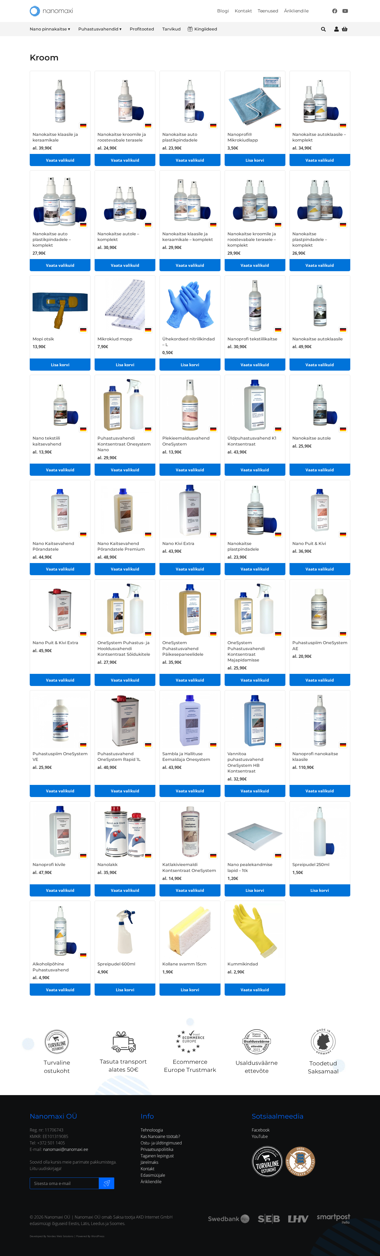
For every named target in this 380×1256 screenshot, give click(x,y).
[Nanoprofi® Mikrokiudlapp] (255, 101)
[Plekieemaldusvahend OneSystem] (189, 405)
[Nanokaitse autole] (319, 405)
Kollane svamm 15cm (184, 964)
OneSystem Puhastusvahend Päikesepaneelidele (182, 648)
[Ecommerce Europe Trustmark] (190, 1042)
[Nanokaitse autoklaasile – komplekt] (319, 101)
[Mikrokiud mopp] (125, 305)
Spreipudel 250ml (310, 864)
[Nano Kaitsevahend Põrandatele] (60, 510)
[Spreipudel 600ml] (125, 930)
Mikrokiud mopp (114, 339)
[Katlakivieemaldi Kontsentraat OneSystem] (189, 831)
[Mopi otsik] (60, 305)
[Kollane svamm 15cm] (189, 930)
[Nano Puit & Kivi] (319, 510)
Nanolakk (107, 864)
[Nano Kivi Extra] (189, 510)
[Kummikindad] (255, 930)
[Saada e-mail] (106, 1183)
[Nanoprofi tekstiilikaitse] (255, 305)
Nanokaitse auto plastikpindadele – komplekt (52, 239)
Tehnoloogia (152, 1130)
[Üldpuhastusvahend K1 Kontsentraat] (255, 405)
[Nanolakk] (125, 831)
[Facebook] (335, 11)
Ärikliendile (151, 1181)
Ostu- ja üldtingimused (161, 1143)
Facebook (261, 1130)
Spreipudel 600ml (116, 964)
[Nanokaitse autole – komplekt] (125, 200)
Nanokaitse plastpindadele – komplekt (309, 239)
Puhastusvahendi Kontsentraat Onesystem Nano (124, 444)
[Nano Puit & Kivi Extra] (60, 609)
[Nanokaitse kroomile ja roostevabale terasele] (125, 101)
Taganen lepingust (157, 1156)
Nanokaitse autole (311, 438)
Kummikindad (242, 964)
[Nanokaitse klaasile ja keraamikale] (60, 101)
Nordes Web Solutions (60, 1236)
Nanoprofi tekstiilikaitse (252, 339)
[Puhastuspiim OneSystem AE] (319, 609)
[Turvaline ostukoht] (56, 1042)
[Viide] (336, 29)
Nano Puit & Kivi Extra (55, 642)
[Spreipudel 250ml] (319, 831)
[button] (73, 29)
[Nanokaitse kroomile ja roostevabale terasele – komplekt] (255, 200)
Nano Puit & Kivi (309, 543)
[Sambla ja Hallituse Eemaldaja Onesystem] (189, 720)
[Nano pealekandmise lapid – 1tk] (255, 831)
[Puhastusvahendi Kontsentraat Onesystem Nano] (125, 405)
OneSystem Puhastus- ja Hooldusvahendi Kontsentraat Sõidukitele (123, 648)
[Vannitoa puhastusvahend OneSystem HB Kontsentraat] (255, 720)
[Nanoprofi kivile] (60, 831)
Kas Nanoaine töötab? (160, 1136)
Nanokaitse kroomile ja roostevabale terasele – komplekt (251, 239)
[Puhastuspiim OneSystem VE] (60, 720)
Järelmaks (149, 1162)
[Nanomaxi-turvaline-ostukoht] (267, 1161)
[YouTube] (345, 11)
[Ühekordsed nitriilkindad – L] (189, 305)
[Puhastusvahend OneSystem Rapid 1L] (125, 720)
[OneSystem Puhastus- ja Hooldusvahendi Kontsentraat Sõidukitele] (125, 609)
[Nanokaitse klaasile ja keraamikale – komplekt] (189, 200)
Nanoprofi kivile (49, 864)
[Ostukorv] (344, 29)
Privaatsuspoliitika (157, 1149)
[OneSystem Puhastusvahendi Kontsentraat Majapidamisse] (255, 609)
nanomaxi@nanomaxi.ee (65, 1149)
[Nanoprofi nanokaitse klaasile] (319, 720)
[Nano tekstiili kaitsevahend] (60, 405)
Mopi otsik (43, 339)
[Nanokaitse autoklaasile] (319, 305)
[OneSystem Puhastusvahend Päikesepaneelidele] (189, 609)
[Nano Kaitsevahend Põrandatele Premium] (125, 510)
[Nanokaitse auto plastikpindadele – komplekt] (60, 200)
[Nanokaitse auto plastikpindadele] (189, 101)
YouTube (260, 1136)
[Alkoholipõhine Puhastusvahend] (60, 930)
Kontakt (147, 1169)
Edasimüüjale (153, 1175)
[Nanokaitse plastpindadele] (255, 510)
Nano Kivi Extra (178, 543)
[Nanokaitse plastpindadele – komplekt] (319, 200)
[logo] (51, 11)
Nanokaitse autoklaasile (317, 339)
